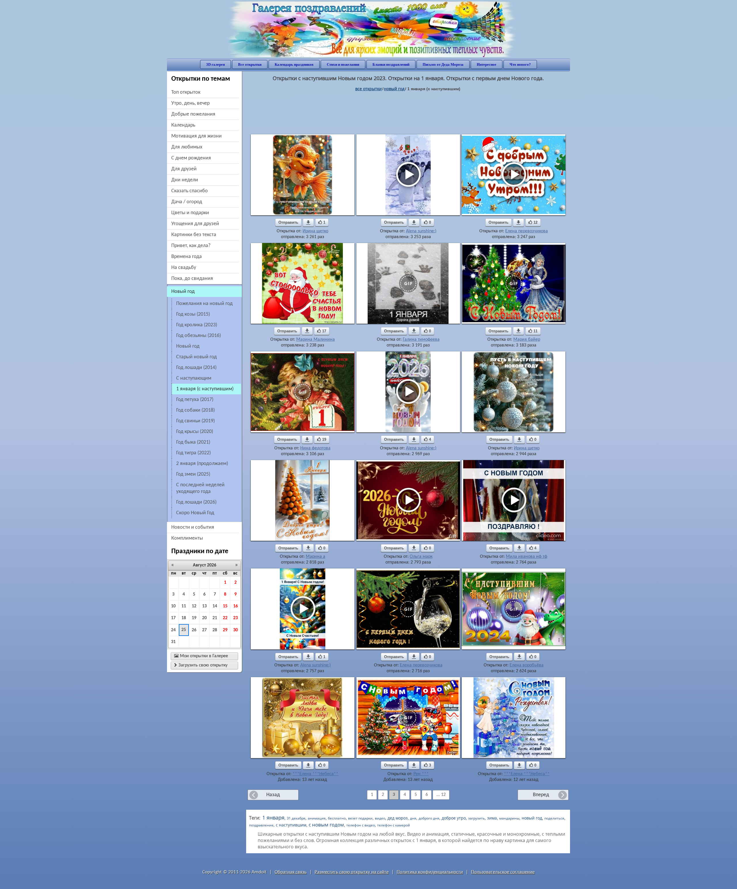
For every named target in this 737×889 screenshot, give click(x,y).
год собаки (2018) (195, 410)
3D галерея (215, 64)
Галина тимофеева (421, 339)
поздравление (261, 825)
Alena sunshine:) (421, 231)
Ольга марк (421, 556)
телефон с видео (360, 825)
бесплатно (337, 818)
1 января (273, 817)
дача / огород (186, 202)
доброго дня (429, 818)
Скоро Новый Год (195, 513)
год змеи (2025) (193, 474)
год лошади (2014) (196, 367)
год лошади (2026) (196, 502)
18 (183, 618)
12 (194, 606)
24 (173, 630)
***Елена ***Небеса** (315, 774)
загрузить (476, 818)
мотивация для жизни (196, 136)
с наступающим (193, 378)
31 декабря (296, 818)
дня (413, 818)
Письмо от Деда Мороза (443, 64)
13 (204, 606)
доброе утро (454, 818)
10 (173, 606)
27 (204, 630)
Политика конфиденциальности (430, 872)
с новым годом (326, 824)
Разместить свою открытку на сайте (352, 872)
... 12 (441, 794)
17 (173, 618)
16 (235, 606)
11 (183, 606)
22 (225, 618)
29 (225, 630)
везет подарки (360, 818)
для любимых (186, 147)
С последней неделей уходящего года (200, 488)
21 (214, 618)
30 (235, 630)
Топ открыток (185, 92)
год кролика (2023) (196, 325)
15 (225, 606)
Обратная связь (291, 872)
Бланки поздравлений (391, 64)
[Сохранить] (308, 223)
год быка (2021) (193, 442)
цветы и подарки (190, 213)
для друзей (184, 169)
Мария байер (526, 339)
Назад (273, 795)
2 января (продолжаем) (202, 463)
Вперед (541, 795)
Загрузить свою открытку (200, 665)
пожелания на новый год (204, 303)
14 (214, 606)
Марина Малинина (315, 339)
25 (183, 630)
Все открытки (249, 64)
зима (492, 818)
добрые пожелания (193, 114)
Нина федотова (315, 448)
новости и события (192, 527)
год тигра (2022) (193, 453)
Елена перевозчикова (526, 231)
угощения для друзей (195, 224)
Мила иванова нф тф (526, 556)
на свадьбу (183, 267)
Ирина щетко (315, 231)
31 (173, 642)
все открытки (368, 88)
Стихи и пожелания (343, 64)
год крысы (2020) (194, 431)
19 (194, 618)
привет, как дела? (190, 245)
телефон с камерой (393, 825)
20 (204, 618)
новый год (188, 346)
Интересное (486, 64)
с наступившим (291, 825)
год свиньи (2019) (195, 421)
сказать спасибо (189, 191)
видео (380, 818)
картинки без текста (193, 235)
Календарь (183, 125)
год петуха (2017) (194, 399)
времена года (186, 256)
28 (214, 630)
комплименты (187, 538)
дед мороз (398, 818)
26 (194, 630)
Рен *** (421, 774)
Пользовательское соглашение (503, 872)
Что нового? (520, 64)
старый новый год (196, 357)
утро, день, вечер (190, 103)
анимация (317, 818)
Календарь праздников (294, 64)
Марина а (315, 556)
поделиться (554, 818)
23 (235, 618)
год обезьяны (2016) (198, 335)
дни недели (184, 180)
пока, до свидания (192, 278)
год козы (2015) (193, 314)
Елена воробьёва (527, 665)
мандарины (509, 818)
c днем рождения (191, 158)
